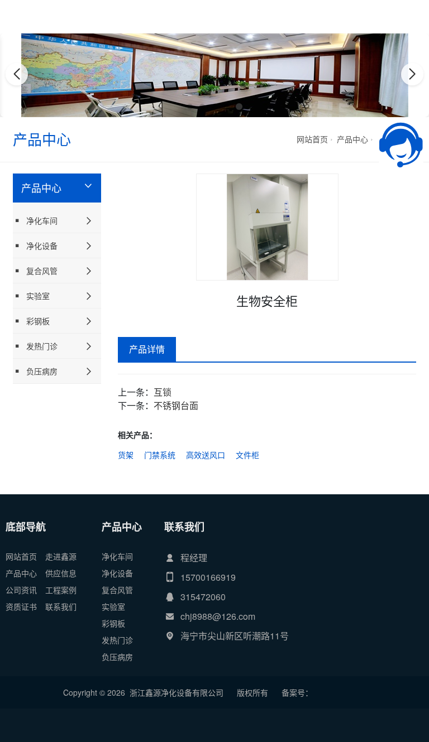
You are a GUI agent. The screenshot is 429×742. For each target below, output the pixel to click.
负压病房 (42, 371)
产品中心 (352, 138)
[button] (190, 106)
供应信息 (61, 573)
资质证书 (21, 606)
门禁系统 (159, 454)
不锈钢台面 (176, 405)
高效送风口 (205, 454)
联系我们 (61, 606)
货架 (126, 454)
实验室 (38, 295)
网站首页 (312, 138)
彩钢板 (38, 320)
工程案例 (61, 589)
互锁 (162, 392)
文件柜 (247, 454)
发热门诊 (42, 345)
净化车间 (42, 220)
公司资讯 (21, 589)
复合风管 (42, 270)
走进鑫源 (61, 556)
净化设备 (42, 245)
